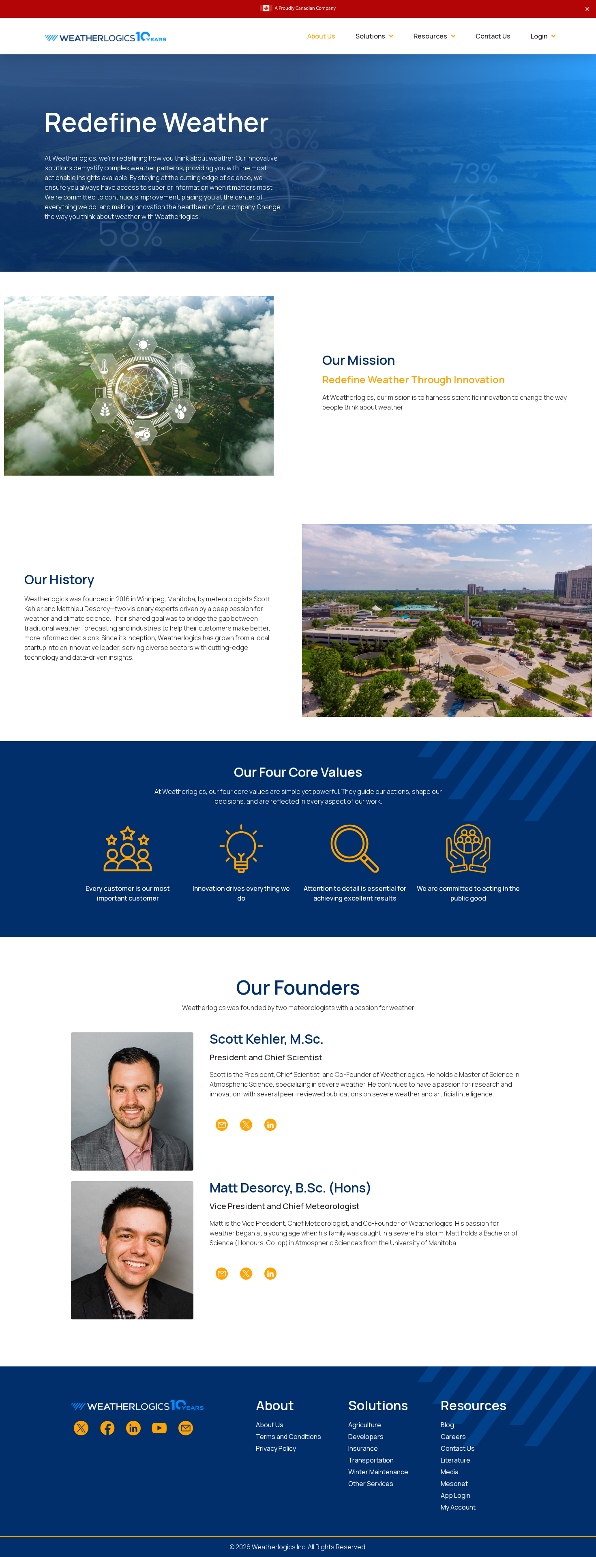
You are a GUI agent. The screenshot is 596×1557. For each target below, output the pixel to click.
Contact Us (493, 36)
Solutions (370, 36)
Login (539, 36)
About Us (321, 36)
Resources (430, 36)
